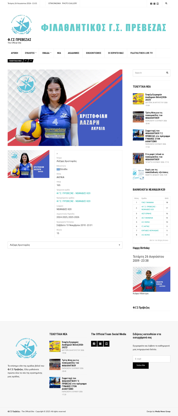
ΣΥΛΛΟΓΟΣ (30, 53)
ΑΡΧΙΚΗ (14, 53)
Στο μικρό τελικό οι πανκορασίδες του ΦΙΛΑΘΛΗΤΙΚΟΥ (154, 157)
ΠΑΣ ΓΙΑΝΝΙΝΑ (148, 202)
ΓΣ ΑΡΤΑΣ (145, 226)
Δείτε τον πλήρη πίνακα (159, 240)
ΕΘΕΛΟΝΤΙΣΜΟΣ (93, 53)
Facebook (151, 4)
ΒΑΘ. (167, 198)
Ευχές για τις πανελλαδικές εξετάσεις (156, 171)
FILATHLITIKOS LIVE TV (141, 53)
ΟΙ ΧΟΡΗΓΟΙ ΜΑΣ (116, 53)
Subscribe (141, 365)
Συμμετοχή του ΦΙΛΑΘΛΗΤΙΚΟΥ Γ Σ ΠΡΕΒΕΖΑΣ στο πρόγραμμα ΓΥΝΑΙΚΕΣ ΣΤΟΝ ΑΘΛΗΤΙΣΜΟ (157, 136)
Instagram (154, 4)
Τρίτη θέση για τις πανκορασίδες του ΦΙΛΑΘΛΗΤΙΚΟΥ (153, 115)
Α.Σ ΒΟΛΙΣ (146, 235)
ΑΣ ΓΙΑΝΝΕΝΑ (147, 218)
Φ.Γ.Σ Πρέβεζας (19, 40)
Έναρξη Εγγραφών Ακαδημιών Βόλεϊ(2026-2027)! (156, 97)
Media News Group (162, 412)
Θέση (136, 198)
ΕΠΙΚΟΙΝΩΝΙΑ (55, 3)
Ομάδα (144, 198)
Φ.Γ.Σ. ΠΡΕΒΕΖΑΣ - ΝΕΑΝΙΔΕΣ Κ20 (73, 193)
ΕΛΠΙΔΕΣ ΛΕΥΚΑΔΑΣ (150, 230)
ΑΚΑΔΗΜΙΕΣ (73, 53)
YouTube (158, 4)
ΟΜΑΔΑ (46, 53)
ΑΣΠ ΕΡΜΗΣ (146, 214)
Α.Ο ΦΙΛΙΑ (146, 222)
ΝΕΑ (59, 53)
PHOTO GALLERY (69, 3)
